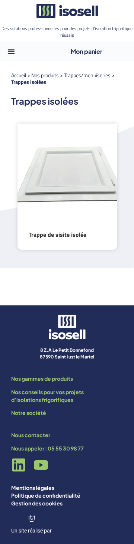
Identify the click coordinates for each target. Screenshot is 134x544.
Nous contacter (30, 435)
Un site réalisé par (31, 531)
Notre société (28, 412)
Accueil (18, 75)
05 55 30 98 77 (66, 448)
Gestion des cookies (37, 503)
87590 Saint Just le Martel (67, 357)
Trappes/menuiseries (87, 75)
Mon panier (86, 51)
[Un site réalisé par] (31, 518)
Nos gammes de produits (42, 378)
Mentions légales (32, 487)
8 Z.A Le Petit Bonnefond (67, 350)
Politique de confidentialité (45, 495)
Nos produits (45, 75)
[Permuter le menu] (11, 51)
